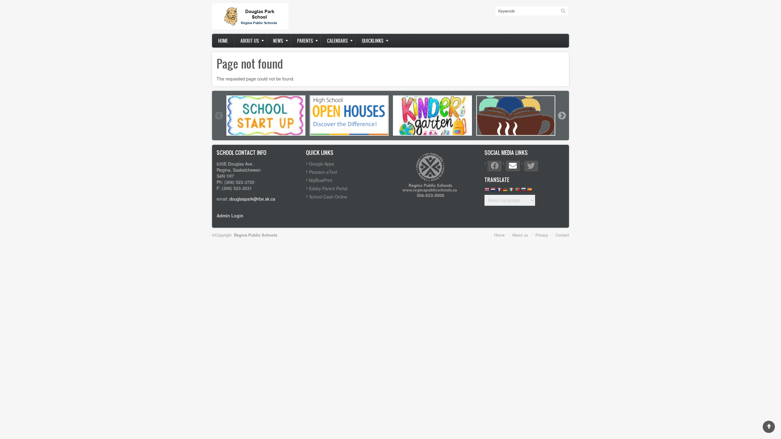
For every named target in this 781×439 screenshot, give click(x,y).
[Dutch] (493, 191)
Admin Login (230, 215)
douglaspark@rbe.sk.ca (252, 199)
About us (249, 40)
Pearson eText (323, 172)
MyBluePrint (320, 180)
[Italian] (511, 191)
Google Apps (321, 164)
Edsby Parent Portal (328, 188)
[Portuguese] (517, 191)
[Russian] (523, 191)
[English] (486, 191)
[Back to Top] (769, 427)
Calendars (337, 40)
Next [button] (561, 115)
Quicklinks (372, 40)
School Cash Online (328, 197)
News (278, 40)
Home (223, 40)
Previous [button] (218, 115)
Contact (562, 235)
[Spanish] (529, 191)
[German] (505, 191)
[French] (499, 191)
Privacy (541, 235)
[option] (266, 115)
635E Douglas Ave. (235, 164)
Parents (305, 40)
